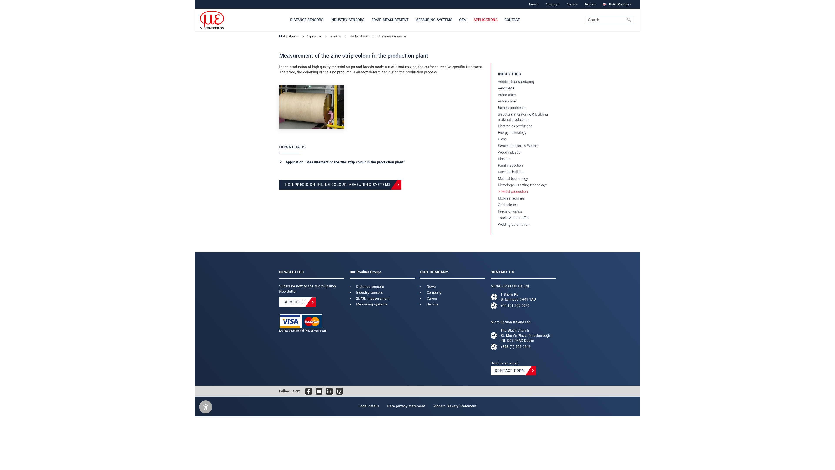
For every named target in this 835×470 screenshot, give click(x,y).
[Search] (630, 20)
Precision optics (510, 211)
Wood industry (509, 152)
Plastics (504, 158)
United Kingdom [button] (618, 4)
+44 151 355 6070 (515, 305)
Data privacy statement (406, 406)
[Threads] (339, 391)
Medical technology (513, 178)
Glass (502, 139)
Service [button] (589, 4)
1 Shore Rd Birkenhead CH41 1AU (518, 297)
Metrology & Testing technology (522, 185)
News (431, 286)
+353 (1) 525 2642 (515, 346)
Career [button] (571, 4)
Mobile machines (511, 198)
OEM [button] (463, 19)
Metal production (514, 191)
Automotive (507, 101)
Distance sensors (370, 286)
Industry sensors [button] (347, 19)
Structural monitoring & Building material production (523, 117)
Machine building (511, 172)
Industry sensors (369, 292)
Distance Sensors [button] (306, 19)
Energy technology (512, 132)
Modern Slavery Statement (454, 406)
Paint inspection (510, 165)
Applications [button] (486, 19)
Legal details (369, 406)
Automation (507, 94)
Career (432, 298)
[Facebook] (308, 391)
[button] (205, 406)
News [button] (532, 4)
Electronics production (515, 126)
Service (433, 304)
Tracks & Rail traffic (513, 217)
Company (434, 292)
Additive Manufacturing (516, 81)
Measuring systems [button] (433, 19)
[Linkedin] (329, 391)
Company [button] (551, 4)
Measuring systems (371, 304)
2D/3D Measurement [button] (389, 19)
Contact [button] (512, 19)
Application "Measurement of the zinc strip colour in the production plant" (345, 162)
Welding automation (513, 224)
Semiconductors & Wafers (518, 145)
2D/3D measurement (373, 298)
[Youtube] (319, 391)
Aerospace (506, 88)
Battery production (512, 107)
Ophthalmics (508, 204)
